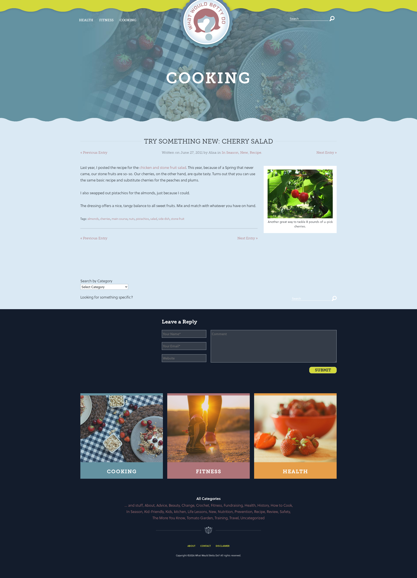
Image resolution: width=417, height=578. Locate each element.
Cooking (128, 20)
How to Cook (281, 505)
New (244, 152)
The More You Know (168, 518)
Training (221, 518)
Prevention (243, 511)
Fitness (106, 20)
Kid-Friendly (154, 511)
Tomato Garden (200, 518)
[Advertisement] (159, 266)
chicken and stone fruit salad (162, 167)
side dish (164, 218)
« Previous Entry (93, 152)
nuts (132, 218)
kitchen (180, 511)
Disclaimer (223, 546)
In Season (230, 152)
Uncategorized (252, 518)
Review (272, 511)
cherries (105, 218)
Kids (168, 511)
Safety (285, 511)
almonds (93, 218)
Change (188, 505)
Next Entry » (326, 152)
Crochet (202, 505)
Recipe (255, 152)
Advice (161, 505)
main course (119, 218)
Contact (205, 546)
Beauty (174, 505)
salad (153, 218)
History (263, 505)
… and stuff (133, 505)
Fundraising (233, 505)
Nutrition (225, 511)
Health (86, 20)
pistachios (142, 218)
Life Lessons (197, 511)
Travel (234, 518)
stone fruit (177, 218)
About (150, 505)
